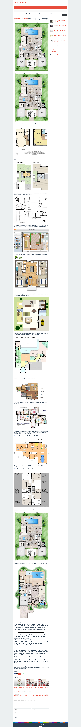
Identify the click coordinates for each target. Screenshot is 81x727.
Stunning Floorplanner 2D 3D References (31, 688)
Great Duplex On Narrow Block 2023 (60, 25)
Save (20, 673)
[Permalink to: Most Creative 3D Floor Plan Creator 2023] (43, 682)
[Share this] (15, 673)
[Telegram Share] (21, 673)
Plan (30, 691)
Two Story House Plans (55, 54)
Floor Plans (19, 691)
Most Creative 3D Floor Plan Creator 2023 (43, 688)
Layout (28, 691)
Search (51, 13)
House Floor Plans (20, 3)
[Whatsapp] (23, 673)
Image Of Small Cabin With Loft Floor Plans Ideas (41, 695)
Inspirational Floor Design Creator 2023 (20, 695)
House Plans (54, 51)
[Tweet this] (17, 673)
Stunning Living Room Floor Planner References (19, 688)
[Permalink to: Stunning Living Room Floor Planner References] (19, 682)
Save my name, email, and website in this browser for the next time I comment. (28, 715)
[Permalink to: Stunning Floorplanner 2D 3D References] (31, 682)
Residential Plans (54, 53)
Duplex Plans (54, 47)
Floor (25, 691)
